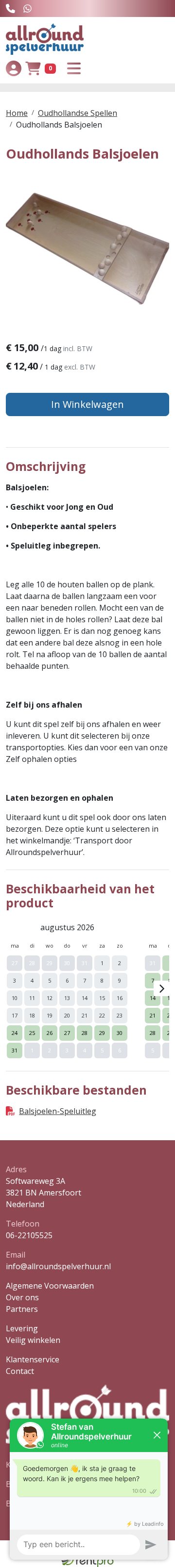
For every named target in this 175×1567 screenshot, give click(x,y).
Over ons (22, 1297)
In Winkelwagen (87, 404)
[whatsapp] (27, 8)
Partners (22, 1309)
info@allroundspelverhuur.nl (58, 1266)
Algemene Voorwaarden (50, 1285)
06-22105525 (29, 1235)
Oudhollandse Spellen (77, 113)
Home (17, 113)
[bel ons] (10, 8)
